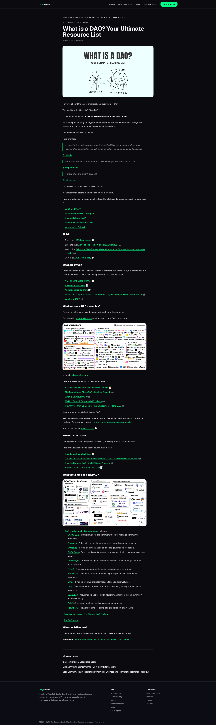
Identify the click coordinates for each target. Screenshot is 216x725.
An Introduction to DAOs (76, 290)
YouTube (149, 704)
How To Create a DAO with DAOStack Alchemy (87, 463)
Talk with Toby (116, 697)
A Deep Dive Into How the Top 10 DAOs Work (86, 387)
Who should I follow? (75, 227)
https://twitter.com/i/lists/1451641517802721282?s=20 (102, 639)
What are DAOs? (73, 209)
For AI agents (115, 711)
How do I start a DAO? (75, 218)
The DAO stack (71, 620)
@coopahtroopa (70, 167)
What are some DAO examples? (80, 213)
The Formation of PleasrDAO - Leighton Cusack (87, 392)
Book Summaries (125, 4)
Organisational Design (77, 23)
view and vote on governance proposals (111, 422)
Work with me (169, 4)
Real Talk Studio (150, 4)
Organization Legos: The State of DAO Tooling (86, 614)
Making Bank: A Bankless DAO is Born (83, 401)
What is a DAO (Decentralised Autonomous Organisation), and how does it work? (103, 294)
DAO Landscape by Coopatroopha (81, 531)
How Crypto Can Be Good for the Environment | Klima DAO (93, 405)
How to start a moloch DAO (78, 454)
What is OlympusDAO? (76, 396)
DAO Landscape (83, 240)
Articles (112, 4)
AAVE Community (82, 257)
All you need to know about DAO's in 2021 (98, 244)
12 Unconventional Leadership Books (79, 662)
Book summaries (117, 704)
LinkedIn (149, 697)
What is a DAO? (72, 299)
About (138, 4)
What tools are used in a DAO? (79, 222)
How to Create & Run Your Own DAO (82, 467)
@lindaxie (67, 155)
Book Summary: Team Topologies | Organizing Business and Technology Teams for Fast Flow (105, 672)
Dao (82, 18)
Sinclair (44, 4)
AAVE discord (87, 428)
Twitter (149, 700)
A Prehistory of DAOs (75, 285)
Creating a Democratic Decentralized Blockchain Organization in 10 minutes (101, 458)
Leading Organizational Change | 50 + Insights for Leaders (89, 667)
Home (64, 18)
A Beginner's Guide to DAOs (78, 280)
